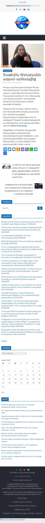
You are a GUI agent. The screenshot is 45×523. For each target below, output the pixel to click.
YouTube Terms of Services (22, 502)
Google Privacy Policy (22, 509)
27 (21, 383)
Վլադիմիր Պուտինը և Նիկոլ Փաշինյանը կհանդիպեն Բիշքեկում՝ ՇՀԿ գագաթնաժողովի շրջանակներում (20, 295)
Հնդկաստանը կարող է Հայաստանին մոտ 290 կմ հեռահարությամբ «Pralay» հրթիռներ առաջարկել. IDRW (21, 287)
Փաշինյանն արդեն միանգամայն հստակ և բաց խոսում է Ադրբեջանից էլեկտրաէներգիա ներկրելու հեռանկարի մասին (22, 332)
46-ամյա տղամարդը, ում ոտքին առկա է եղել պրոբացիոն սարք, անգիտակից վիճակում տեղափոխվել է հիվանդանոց (19, 263)
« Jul (2, 392)
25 (9, 383)
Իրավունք (7, 71)
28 (27, 383)
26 (15, 383)
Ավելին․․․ (5, 341)
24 (3, 383)
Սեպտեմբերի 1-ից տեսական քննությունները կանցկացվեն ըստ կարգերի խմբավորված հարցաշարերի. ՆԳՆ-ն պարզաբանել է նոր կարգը (21, 303)
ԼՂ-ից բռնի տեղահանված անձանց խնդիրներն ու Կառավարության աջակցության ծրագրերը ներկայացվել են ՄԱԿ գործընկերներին (26, 171)
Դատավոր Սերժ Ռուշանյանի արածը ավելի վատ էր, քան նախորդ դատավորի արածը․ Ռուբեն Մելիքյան (21, 313)
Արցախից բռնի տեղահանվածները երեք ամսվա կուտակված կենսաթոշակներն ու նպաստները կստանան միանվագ (19, 189)
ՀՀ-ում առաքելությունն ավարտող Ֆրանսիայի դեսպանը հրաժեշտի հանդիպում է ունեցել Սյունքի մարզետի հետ (22, 249)
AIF (6, 399)
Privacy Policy (22, 498)
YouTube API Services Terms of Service (22, 506)
